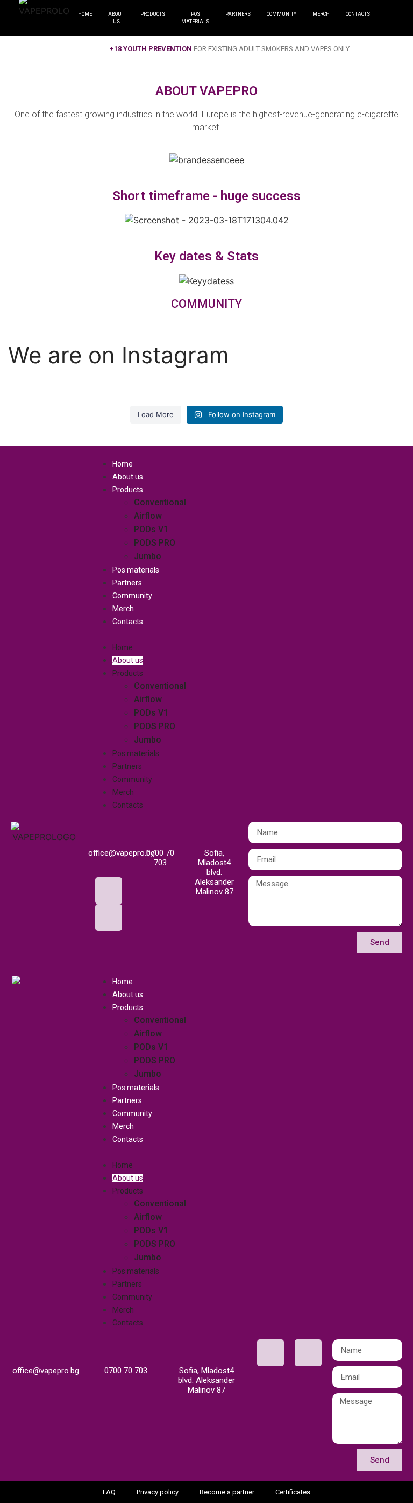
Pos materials (135, 570)
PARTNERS (238, 14)
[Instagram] (108, 917)
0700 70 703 (160, 857)
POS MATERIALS (195, 17)
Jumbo (147, 556)
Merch (123, 608)
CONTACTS (358, 14)
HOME (85, 14)
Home (122, 464)
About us (127, 476)
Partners (127, 582)
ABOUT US (116, 17)
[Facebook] (108, 890)
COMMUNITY (281, 14)
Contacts (127, 621)
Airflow (148, 516)
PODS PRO (154, 543)
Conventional (160, 502)
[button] (246, 633)
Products (127, 489)
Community (132, 595)
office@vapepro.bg (121, 853)
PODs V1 (151, 529)
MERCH (321, 14)
